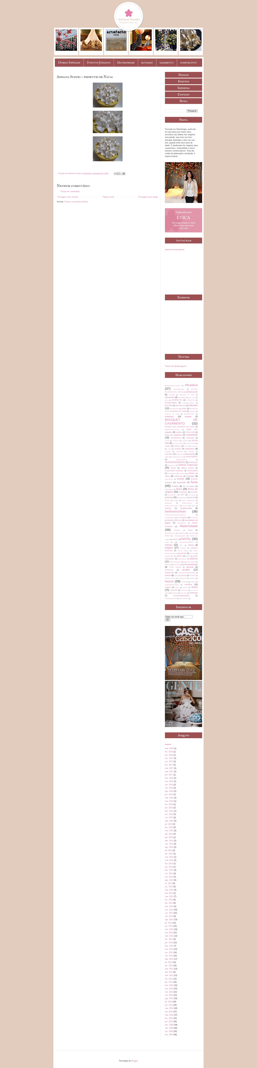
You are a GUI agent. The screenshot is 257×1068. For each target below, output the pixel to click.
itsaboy (167, 500)
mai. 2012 (169, 929)
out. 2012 (169, 913)
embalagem (172, 473)
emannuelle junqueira (174, 471)
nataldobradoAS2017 (186, 542)
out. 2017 (169, 761)
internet (192, 497)
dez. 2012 (169, 906)
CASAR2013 (176, 438)
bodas (184, 408)
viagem (168, 587)
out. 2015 (169, 814)
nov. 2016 (169, 781)
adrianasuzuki (192, 392)
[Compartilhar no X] (121, 173)
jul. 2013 (168, 883)
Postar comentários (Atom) (76, 202)
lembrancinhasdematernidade (175, 515)
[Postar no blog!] (118, 173)
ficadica (175, 486)
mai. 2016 (169, 798)
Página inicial (108, 197)
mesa (190, 530)
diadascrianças (177, 457)
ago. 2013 (169, 880)
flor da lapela (189, 486)
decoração (190, 454)
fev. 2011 (169, 979)
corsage (167, 451)
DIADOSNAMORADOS (175, 462)
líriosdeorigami (170, 517)
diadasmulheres (181, 459)
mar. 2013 (169, 896)
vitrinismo (184, 590)
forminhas (183, 492)
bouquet (188, 416)
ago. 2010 (169, 998)
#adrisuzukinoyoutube (172, 385)
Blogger (134, 1061)
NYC (181, 545)
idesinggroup (181, 497)
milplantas (182, 533)
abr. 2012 (169, 932)
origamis (183, 548)
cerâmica (176, 440)
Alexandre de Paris (187, 395)
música (175, 539)
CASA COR (190, 432)
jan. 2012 (169, 942)
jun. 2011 (169, 965)
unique (193, 582)
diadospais (193, 462)
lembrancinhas (175, 511)
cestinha (185, 440)
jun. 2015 (169, 827)
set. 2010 (169, 995)
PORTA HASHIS (175, 567)
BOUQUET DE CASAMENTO (181, 421)
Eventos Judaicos (98, 63)
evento (180, 478)
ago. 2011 (169, 959)
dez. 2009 (169, 1025)
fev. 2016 (169, 804)
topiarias (192, 578)
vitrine (194, 587)
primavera (169, 570)
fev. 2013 (169, 900)
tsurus (169, 581)
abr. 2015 (169, 834)
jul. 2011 (168, 962)
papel (188, 556)
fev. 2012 (169, 939)
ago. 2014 (169, 847)
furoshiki (194, 492)
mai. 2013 (169, 890)
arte (166, 400)
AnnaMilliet (181, 397)
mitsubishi (192, 533)
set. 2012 (169, 916)
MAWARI (177, 530)
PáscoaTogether (175, 562)
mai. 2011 (169, 969)
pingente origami (189, 562)
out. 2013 (169, 873)
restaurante (169, 573)
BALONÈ (168, 405)
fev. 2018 (169, 752)
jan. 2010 (169, 1021)
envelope (190, 476)
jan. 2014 (169, 867)
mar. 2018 (169, 748)
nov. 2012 (169, 910)
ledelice (168, 508)
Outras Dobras (183, 550)
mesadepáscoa (170, 533)
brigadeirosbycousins (172, 429)
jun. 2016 (169, 794)
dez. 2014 (169, 840)
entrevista (178, 476)
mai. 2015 (169, 830)
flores (179, 489)
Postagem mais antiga (148, 197)
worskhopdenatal (171, 598)
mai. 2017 (169, 768)
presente (190, 567)
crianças (191, 451)
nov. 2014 (169, 844)
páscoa (194, 558)
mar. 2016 (169, 801)
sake (176, 575)
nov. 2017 (169, 758)
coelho (167, 446)
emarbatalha (192, 471)
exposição (181, 482)
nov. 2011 (169, 949)
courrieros (179, 451)
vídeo (177, 587)
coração (177, 449)
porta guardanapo (190, 564)
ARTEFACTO (177, 400)
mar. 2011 (169, 975)
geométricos (172, 495)
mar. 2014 (169, 860)
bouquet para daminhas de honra (179, 427)
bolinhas (192, 411)
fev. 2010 (169, 1018)
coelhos (177, 446)
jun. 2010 (169, 1005)
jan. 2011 (169, 982)
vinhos (185, 587)
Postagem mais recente (68, 197)
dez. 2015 (169, 811)
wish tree (183, 593)
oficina (191, 545)
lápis (193, 506)
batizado (147, 63)
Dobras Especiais (69, 63)
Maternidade (126, 63)
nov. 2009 (169, 1028)
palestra (183, 553)
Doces (173, 468)
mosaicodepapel (179, 536)
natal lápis (169, 542)
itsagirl (176, 500)
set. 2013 (169, 877)
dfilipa (167, 457)
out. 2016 (169, 784)
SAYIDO (192, 575)
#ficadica (191, 385)
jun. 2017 (169, 765)
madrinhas (194, 517)
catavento (190, 438)
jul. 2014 (168, 850)
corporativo (188, 63)
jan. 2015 (169, 837)
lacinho (185, 506)
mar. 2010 (169, 1015)
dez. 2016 (169, 778)
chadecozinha (190, 443)
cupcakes (169, 454)
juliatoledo (168, 503)
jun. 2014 (169, 854)
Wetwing (174, 593)
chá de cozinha (178, 443)
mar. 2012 (169, 936)
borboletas (169, 416)
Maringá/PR (182, 523)
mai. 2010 (169, 1008)
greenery (192, 495)
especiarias (169, 479)
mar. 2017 (169, 771)
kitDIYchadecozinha (172, 506)
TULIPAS (184, 582)
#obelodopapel (179, 389)
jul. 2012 (168, 923)
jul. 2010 (168, 1002)
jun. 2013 (169, 886)
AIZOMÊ (172, 395)
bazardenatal (174, 408)
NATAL (186, 538)
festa (194, 482)
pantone (192, 553)
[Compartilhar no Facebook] (123, 173)
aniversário (169, 397)
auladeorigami (171, 403)
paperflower (182, 559)
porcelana (176, 564)
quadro (186, 569)
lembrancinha (186, 508)
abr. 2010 (169, 1012)
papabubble (169, 556)
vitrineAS (173, 590)
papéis (179, 556)
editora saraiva (187, 468)
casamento (167, 63)
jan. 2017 (169, 775)
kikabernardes (187, 503)
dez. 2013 (169, 870)
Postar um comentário (70, 191)
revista (168, 575)
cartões (179, 432)
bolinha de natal (179, 411)
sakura (183, 575)
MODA (167, 536)
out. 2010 (169, 992)
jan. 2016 (169, 808)
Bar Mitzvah (180, 405)
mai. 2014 (169, 857)
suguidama (182, 578)
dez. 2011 (169, 946)
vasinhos (188, 584)
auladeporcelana (188, 403)
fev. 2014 (169, 863)
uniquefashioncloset (172, 584)
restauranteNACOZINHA (186, 573)
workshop (193, 593)
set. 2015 (169, 817)
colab (186, 446)
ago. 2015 (169, 821)
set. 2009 (169, 1034)
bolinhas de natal (172, 414)
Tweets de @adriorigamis (176, 366)
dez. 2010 (169, 985)
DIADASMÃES (192, 457)
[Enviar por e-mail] (115, 173)
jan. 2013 (169, 903)
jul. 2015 (168, 824)
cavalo (167, 440)
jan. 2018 (169, 755)
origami (169, 547)
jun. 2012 (169, 926)
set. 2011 (169, 956)
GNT (182, 495)
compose (194, 446)
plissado (168, 564)
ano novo (192, 397)
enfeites (182, 473)
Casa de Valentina (173, 435)
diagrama (171, 465)
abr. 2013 (169, 893)
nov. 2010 (169, 988)
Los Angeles (182, 517)
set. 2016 (169, 788)
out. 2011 (169, 952)
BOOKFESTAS (189, 414)
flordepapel (169, 489)
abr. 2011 (169, 972)
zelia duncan (183, 598)
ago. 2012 (169, 919)
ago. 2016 (169, 791)
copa (169, 449)
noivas (168, 545)
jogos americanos (188, 500)
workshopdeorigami (181, 596)
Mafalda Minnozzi (174, 520)
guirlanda (169, 497)
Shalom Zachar (170, 578)
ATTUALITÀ (191, 400)
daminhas (179, 454)
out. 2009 (169, 1031)
